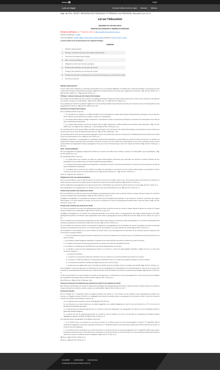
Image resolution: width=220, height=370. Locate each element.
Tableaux (154, 8)
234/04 (76, 38)
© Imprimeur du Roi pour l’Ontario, (76, 363)
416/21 (114, 38)
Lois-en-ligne (69, 8)
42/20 (91, 38)
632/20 (101, 38)
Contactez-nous (92, 360)
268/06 (81, 38)
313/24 (78, 35)
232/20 (96, 38)
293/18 (86, 38)
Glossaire (143, 8)
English (154, 2)
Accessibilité (66, 360)
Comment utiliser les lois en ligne (124, 8)
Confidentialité (78, 360)
